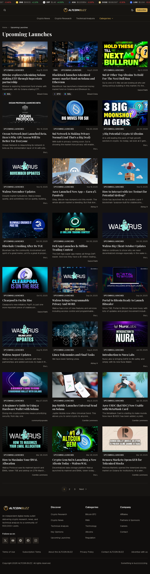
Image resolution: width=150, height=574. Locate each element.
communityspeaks (40, 420)
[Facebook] (28, 540)
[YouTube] (13, 540)
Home (4, 27)
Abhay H (94, 207)
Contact (124, 532)
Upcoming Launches (14, 70)
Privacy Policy (87, 552)
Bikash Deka (42, 94)
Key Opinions (57, 532)
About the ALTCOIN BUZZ (60, 552)
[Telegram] (20, 540)
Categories (105, 18)
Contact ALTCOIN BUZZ (112, 552)
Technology (91, 526)
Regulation (90, 537)
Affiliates (124, 514)
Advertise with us (139, 552)
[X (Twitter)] (5, 540)
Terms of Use (8, 552)
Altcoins (89, 532)
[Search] (4, 10)
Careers (123, 526)
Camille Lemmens (90, 420)
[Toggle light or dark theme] (132, 10)
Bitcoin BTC (90, 514)
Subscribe (141, 10)
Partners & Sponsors (130, 520)
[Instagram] (36, 540)
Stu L (45, 152)
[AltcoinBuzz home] (75, 10)
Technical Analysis (85, 18)
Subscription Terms (32, 552)
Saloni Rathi (143, 90)
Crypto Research (63, 18)
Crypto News (43, 18)
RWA (56, 70)
